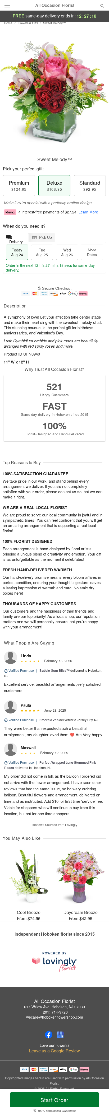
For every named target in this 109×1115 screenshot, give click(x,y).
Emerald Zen (48, 719)
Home (8, 23)
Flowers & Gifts (28, 23)
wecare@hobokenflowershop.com (54, 1017)
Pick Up (45, 237)
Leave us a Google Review (54, 1051)
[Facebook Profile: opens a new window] (48, 1034)
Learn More (88, 211)
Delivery (16, 240)
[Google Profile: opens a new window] (60, 1034)
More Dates (92, 252)
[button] (98, 1103)
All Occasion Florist (54, 5)
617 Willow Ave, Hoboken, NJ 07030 (54, 1006)
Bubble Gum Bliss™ (54, 670)
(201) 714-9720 (55, 1012)
